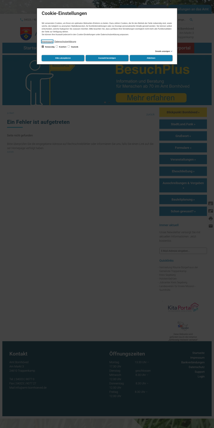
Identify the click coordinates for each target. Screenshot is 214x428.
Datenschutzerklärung (65, 41)
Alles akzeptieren (63, 58)
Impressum (47, 41)
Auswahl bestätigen (107, 58)
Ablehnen (151, 58)
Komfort (63, 47)
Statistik (74, 47)
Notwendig (50, 47)
